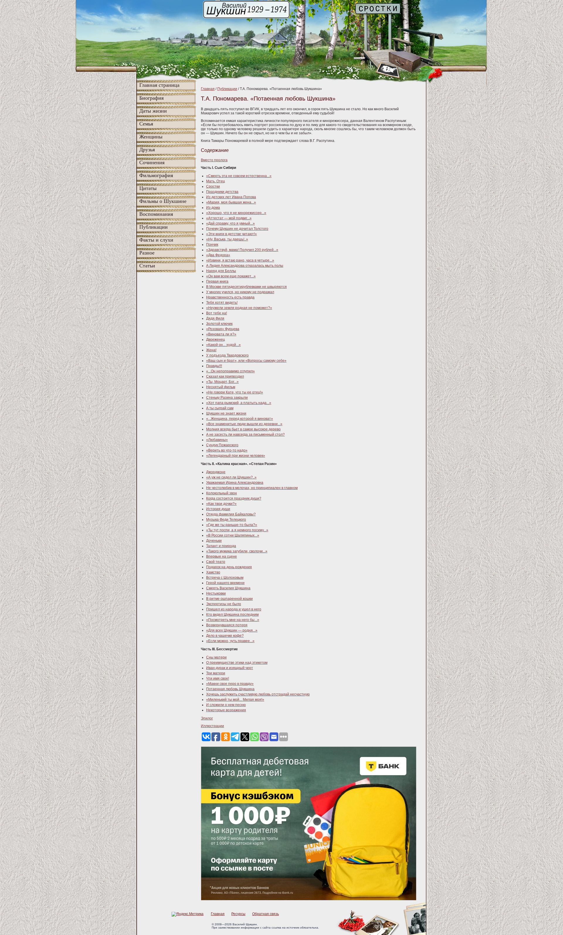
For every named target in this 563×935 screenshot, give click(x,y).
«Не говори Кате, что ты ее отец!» (234, 392)
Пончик (212, 244)
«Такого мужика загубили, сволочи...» (236, 551)
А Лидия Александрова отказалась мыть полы (244, 266)
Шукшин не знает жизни (226, 413)
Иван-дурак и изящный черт (229, 668)
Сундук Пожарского (222, 445)
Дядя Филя (215, 318)
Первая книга (217, 281)
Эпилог (207, 718)
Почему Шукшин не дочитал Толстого (237, 229)
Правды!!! (214, 366)
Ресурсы (238, 914)
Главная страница (159, 85)
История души (218, 509)
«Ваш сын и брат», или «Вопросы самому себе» (246, 361)
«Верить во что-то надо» (226, 450)
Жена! (211, 350)
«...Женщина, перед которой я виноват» (239, 419)
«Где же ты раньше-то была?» (231, 525)
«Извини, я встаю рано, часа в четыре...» (240, 260)
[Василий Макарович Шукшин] (247, 18)
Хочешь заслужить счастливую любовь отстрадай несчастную (258, 694)
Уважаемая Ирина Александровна (234, 483)
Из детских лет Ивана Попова (231, 197)
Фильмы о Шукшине (162, 201)
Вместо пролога (214, 160)
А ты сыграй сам (219, 408)
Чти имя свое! (217, 678)
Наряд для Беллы (221, 271)
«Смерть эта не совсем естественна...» (239, 176)
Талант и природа (221, 546)
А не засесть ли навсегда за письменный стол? (245, 434)
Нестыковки (216, 593)
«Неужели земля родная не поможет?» (239, 308)
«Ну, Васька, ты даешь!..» (227, 239)
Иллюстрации (212, 726)
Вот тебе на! (216, 313)
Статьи (147, 266)
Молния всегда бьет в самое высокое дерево (243, 429)
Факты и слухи (156, 240)
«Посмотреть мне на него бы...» (232, 620)
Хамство (213, 572)
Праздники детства (222, 192)
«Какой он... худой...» (223, 345)
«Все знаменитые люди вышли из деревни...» (244, 424)
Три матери (215, 673)
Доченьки (214, 541)
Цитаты (148, 188)
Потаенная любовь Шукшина (230, 689)
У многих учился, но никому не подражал (240, 292)
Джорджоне (215, 472)
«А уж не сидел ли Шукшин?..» (231, 477)
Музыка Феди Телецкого (226, 519)
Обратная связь (265, 914)
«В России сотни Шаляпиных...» (232, 535)
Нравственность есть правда (230, 297)
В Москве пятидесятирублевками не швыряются (246, 287)
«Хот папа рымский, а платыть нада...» (238, 403)
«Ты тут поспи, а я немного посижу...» (237, 530)
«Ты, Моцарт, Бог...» (222, 382)
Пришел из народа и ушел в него (233, 609)
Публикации (153, 227)
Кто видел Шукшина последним (232, 614)
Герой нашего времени (225, 583)
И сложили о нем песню (226, 705)
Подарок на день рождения (229, 567)
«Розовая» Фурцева (222, 329)
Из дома (213, 208)
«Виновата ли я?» (221, 334)
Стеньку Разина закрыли (227, 398)
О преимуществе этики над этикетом (236, 663)
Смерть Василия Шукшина (228, 588)
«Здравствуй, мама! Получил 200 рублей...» (242, 250)
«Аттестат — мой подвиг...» (229, 218)
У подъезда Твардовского (227, 355)
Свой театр (215, 562)
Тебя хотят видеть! (222, 303)
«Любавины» (217, 440)
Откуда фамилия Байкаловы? (231, 514)
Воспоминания (156, 214)
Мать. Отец (215, 181)
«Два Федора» (218, 255)
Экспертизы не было (223, 604)
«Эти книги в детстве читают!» (231, 234)
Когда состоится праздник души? (233, 498)
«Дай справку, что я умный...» (230, 223)
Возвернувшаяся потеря (226, 625)
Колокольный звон (221, 493)
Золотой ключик (219, 324)
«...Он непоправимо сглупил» (230, 371)
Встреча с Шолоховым (224, 578)
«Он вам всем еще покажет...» (231, 276)
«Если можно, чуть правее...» (230, 641)
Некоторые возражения (226, 710)
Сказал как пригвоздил (225, 376)
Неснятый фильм (220, 387)
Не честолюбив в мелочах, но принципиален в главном (252, 488)
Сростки (213, 186)
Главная (208, 89)
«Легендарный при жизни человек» (235, 456)
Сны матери (216, 657)
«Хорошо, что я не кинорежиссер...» (236, 213)
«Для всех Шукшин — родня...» (231, 630)
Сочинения (152, 162)
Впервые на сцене (221, 556)
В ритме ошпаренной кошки (229, 599)
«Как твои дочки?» (221, 504)
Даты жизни (153, 111)
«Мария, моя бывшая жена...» (231, 202)
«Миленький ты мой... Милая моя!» (235, 700)
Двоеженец (215, 339)
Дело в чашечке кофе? (225, 636)
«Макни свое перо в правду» (230, 684)
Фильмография (156, 175)
